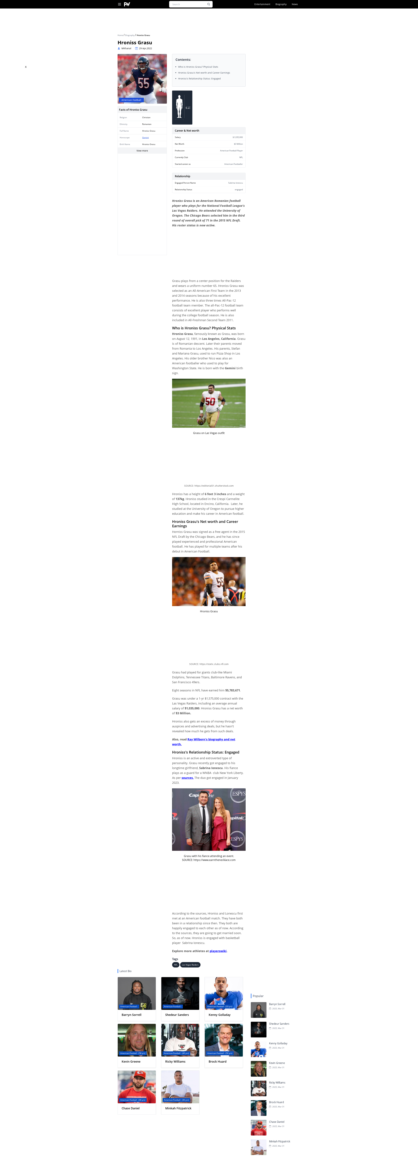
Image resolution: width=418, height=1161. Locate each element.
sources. (188, 778)
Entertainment (262, 4)
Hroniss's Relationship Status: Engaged (199, 78)
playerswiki (218, 951)
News (295, 4)
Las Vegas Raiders (190, 964)
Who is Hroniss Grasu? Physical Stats (198, 66)
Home (121, 35)
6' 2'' (188, 107)
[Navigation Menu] (119, 4)
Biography (281, 4)
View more (142, 150)
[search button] (208, 4)
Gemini (145, 137)
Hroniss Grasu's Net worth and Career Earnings (204, 72)
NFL (175, 964)
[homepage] (127, 4)
